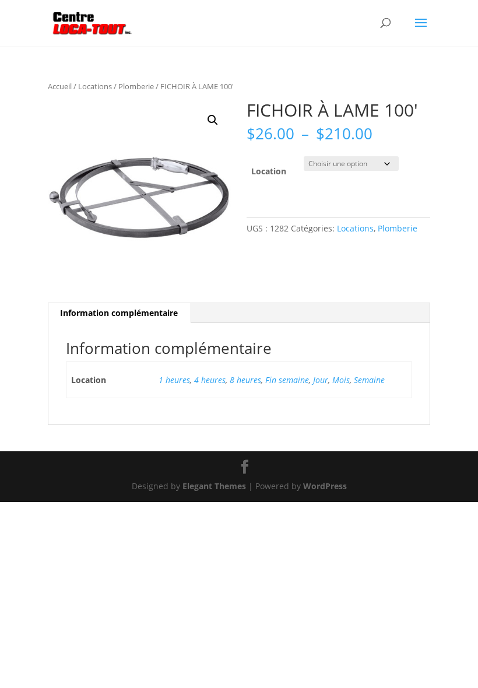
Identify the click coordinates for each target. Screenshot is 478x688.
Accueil (60, 86)
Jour (320, 379)
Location (268, 171)
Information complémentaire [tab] (119, 312)
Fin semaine (287, 379)
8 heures (245, 379)
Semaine (369, 379)
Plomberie (136, 86)
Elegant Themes (214, 486)
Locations (95, 86)
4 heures (210, 379)
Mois (341, 379)
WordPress (325, 486)
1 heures (174, 379)
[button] (212, 120)
